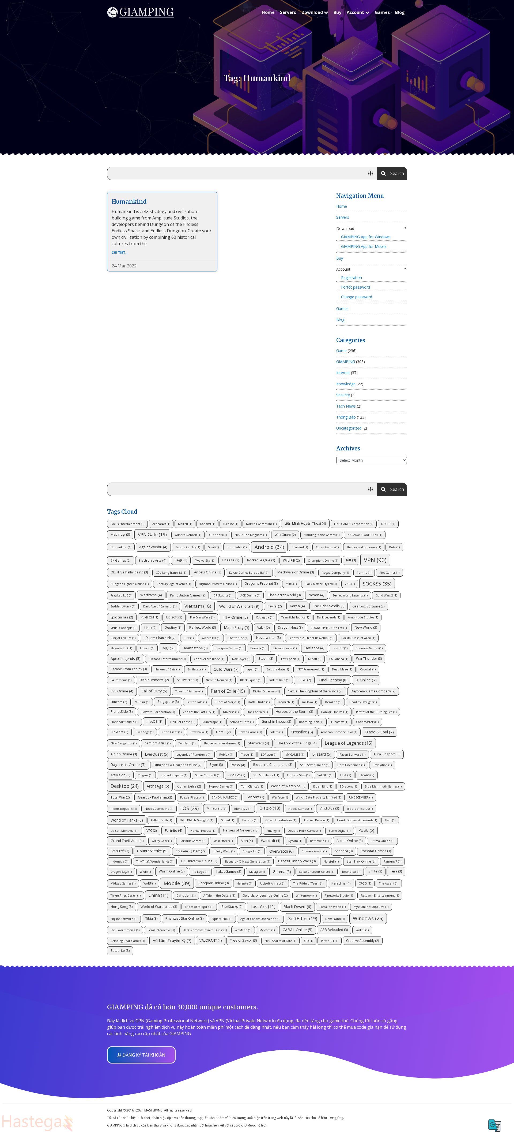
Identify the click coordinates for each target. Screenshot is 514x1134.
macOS (154, 721)
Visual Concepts (123, 628)
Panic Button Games (187, 595)
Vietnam (197, 606)
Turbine (230, 524)
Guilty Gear (162, 841)
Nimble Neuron (219, 680)
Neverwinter (268, 637)
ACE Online (250, 595)
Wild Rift (291, 560)
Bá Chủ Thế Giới (158, 743)
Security (343, 394)
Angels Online (207, 572)
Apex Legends (126, 658)
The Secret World (284, 595)
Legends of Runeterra (193, 754)
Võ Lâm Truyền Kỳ (172, 940)
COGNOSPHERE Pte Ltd (329, 628)
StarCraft (120, 851)
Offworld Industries (280, 820)
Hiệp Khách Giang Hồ (196, 820)
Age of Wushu (153, 546)
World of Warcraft (239, 606)
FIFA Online (235, 617)
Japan (252, 669)
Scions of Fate (242, 722)
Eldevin (147, 648)
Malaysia (257, 872)
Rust (189, 638)
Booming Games (369, 648)
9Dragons (348, 786)
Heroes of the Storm (294, 711)
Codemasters (367, 722)
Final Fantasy (333, 679)
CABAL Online (297, 929)
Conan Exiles (189, 786)
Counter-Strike (152, 850)
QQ (308, 941)
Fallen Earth (161, 820)
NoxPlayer (241, 659)
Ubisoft (174, 617)
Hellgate (244, 883)
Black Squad (250, 680)
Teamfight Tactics (295, 617)
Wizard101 (211, 638)
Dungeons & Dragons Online (178, 765)
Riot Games (389, 573)
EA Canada (338, 659)
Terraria (249, 820)
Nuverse (231, 712)
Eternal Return (316, 820)
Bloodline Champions (272, 764)
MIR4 (291, 584)
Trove (247, 754)
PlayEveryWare (202, 617)
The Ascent (388, 883)
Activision (120, 775)
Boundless (351, 872)
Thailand (300, 547)
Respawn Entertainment (380, 895)
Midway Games (123, 883)
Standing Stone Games (321, 535)
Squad (227, 820)
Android (269, 546)
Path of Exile (228, 691)
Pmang (273, 831)
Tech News (346, 406)
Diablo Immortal (154, 680)
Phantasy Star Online (184, 918)
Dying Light (185, 895)
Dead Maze (342, 669)
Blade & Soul (379, 731)
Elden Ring (322, 786)
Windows (368, 918)
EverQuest (156, 754)
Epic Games (122, 617)
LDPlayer (269, 754)
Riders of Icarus (360, 809)
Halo (390, 820)
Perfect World (202, 627)
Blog (400, 12)
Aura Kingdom (386, 754)
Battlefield (319, 841)
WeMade (243, 930)
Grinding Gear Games (128, 941)
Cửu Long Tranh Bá (171, 573)
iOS (190, 808)
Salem (276, 732)
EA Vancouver (285, 648)
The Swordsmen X (125, 930)
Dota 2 (223, 732)
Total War (120, 797)
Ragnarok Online (128, 764)
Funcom (119, 702)
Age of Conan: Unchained (260, 919)
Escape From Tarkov (129, 669)
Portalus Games (192, 841)
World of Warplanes (159, 906)
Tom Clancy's (252, 786)
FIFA (345, 775)
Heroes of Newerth (240, 830)
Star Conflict (257, 712)
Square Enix (221, 919)
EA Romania (121, 680)
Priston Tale (197, 702)
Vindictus (329, 808)
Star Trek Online (361, 861)
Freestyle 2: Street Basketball (311, 638)
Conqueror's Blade (209, 659)
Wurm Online (171, 871)
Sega (181, 560)
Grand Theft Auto (127, 840)
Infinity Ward (224, 851)
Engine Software (124, 919)
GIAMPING (345, 361)
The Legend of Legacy (364, 547)
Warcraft (270, 840)
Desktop (125, 786)
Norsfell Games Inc (261, 524)
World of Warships (288, 786)
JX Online (366, 679)
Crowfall (368, 669)
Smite (375, 871)
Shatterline (238, 638)
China (158, 895)
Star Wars (258, 743)
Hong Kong (122, 906)
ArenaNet (161, 524)
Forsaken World (332, 907)
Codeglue (264, 617)
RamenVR (392, 861)
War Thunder (369, 658)
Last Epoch (290, 659)
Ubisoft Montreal (124, 831)
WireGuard (285, 534)
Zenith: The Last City (199, 712)
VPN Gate (152, 534)
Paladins (341, 883)
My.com (267, 930)
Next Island (335, 919)
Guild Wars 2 (386, 595)
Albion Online (124, 754)
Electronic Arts (153, 560)
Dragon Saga (121, 872)
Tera (396, 871)
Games (382, 12)
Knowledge (346, 383)
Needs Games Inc (159, 809)
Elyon (216, 764)
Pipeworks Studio (339, 895)
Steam (265, 658)
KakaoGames (228, 871)
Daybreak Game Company (373, 691)
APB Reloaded (334, 929)
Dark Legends (328, 617)
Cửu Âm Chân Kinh (159, 638)
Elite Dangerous (124, 743)
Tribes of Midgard (199, 907)
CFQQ (365, 883)
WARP (149, 883)
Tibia (151, 918)
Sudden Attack (123, 606)
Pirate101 (329, 941)
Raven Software (352, 754)
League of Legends (348, 743)
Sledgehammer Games (221, 743)
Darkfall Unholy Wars (297, 861)
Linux (150, 627)
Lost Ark (263, 906)
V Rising (142, 702)
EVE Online (122, 691)
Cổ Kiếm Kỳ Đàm (190, 851)
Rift (351, 560)
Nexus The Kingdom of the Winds (315, 691)
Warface (280, 797)
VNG (350, 584)
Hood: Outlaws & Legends (357, 820)
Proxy (238, 764)
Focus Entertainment (127, 524)
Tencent (255, 797)
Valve (263, 627)
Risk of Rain (279, 680)
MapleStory (236, 627)
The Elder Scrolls (328, 606)
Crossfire (302, 731)
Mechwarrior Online (295, 572)
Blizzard (321, 754)
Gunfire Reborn (188, 535)
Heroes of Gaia (167, 669)
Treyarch (286, 702)
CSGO (304, 680)
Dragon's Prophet (261, 583)
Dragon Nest (290, 627)
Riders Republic (124, 809)
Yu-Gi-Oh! (149, 617)
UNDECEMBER (361, 797)
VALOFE (325, 775)
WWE (145, 872)
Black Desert (297, 906)
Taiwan (366, 775)
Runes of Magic (227, 702)
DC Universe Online (199, 861)
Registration (351, 277)
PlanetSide (122, 711)
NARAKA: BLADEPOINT (364, 535)
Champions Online (323, 560)
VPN (375, 560)
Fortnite (173, 830)
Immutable (237, 547)
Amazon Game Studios (339, 732)
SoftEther (302, 918)
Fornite (364, 573)
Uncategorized (348, 428)
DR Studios (222, 595)
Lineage (230, 560)
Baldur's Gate (277, 669)
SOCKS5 (377, 583)
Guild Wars (226, 669)
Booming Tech (311, 722)
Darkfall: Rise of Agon (358, 638)
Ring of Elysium (123, 638)
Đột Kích (236, 775)
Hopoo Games (221, 786)
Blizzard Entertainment (167, 659)
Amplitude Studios (363, 617)
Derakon (333, 702)
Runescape (212, 722)
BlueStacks (232, 906)
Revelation (382, 765)
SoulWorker (187, 680)
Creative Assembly (362, 940)
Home (268, 12)
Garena (282, 871)
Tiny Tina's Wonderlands (154, 861)
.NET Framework (310, 669)
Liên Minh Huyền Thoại (305, 523)
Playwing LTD (121, 648)
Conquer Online (213, 883)
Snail (213, 547)
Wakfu (362, 930)
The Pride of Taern (308, 883)
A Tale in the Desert (219, 895)
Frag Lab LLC (121, 595)
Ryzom (295, 841)
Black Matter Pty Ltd (321, 584)
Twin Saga (144, 732)
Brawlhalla (199, 732)
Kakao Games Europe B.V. (249, 573)
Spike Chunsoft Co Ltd (316, 872)
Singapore (168, 701)
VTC (151, 830)
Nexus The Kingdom (251, 535)
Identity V (242, 809)
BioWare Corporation (158, 712)
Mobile (177, 883)
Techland (187, 743)
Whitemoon (306, 895)
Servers (288, 12)
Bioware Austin (314, 851)
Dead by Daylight (363, 702)
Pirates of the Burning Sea (376, 712)
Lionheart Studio (124, 722)
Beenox (257, 648)
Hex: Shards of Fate (280, 941)
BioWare (119, 732)
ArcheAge (158, 786)
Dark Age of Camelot (159, 606)
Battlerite (120, 950)
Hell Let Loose (182, 722)
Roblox (226, 754)
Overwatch (281, 851)
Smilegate (197, 669)
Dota (394, 547)
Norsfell (331, 861)
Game (341, 350)
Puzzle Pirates (192, 797)
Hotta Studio (259, 702)
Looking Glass (298, 775)
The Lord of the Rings (297, 743)
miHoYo (309, 702)
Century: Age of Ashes (174, 584)
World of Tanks (127, 820)
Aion (247, 840)
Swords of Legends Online (265, 895)
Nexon (316, 594)
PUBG (366, 830)
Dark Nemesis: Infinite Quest (205, 930)
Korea (297, 605)
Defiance (314, 648)
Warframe (151, 594)
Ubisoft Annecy (272, 883)
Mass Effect (223, 841)
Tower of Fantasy (189, 691)
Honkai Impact (202, 831)
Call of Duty (154, 690)
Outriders (218, 535)
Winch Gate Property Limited (318, 797)
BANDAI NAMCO (225, 797)
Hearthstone (195, 648)
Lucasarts (339, 722)
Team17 (339, 648)
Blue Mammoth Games (383, 786)
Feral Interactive (161, 930)
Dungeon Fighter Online (130, 584)
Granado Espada (173, 775)
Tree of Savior (243, 940)
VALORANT (210, 940)
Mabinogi (120, 534)
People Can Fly (187, 547)
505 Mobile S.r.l (266, 775)
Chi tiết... (120, 252)
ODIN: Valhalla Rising (129, 572)
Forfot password (355, 287)
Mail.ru (185, 524)
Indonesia (119, 861)
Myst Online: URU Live (371, 907)
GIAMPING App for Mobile (364, 246)
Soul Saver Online (314, 765)
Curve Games (327, 547)
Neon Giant (171, 732)
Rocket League (261, 560)
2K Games (121, 560)
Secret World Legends (350, 595)
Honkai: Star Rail (334, 712)
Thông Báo (346, 417)
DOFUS (388, 524)
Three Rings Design (126, 895)
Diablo (269, 808)
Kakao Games (250, 732)
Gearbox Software (368, 606)
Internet (343, 372)
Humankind (129, 201)
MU (168, 648)
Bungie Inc (252, 851)
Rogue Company (335, 573)
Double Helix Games (304, 831)
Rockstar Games (376, 851)
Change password (356, 296)
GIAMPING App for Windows (366, 236)
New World (366, 627)
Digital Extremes (266, 691)
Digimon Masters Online (218, 584)
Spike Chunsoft (207, 775)
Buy (337, 12)
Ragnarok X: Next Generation (247, 861)
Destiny (173, 627)
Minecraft (216, 808)
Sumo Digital (339, 831)
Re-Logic (200, 872)
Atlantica (344, 851)
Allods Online (349, 840)
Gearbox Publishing (155, 797)
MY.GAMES (294, 754)
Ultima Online (382, 841)
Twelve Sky (204, 560)
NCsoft (314, 659)
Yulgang (145, 775)
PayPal (274, 606)
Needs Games (300, 809)
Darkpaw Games (229, 648)
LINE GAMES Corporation (353, 524)
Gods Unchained (351, 765)
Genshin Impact (276, 721)
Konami (207, 524)
